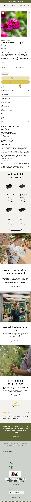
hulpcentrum (12, 445)
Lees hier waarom (15, 286)
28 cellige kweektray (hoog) (9, 218)
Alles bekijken (15, 229)
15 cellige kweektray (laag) (22, 195)
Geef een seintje (15, 82)
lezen (15, 395)
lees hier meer (15, 436)
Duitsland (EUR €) (14, 492)
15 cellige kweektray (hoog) (9, 195)
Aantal (2, 70)
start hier (15, 340)
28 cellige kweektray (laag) (22, 218)
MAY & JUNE (17, 497)
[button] (21, 5)
